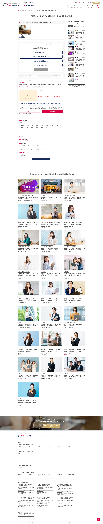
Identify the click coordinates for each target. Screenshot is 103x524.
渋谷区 (32, 127)
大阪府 (59, 446)
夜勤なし (33, 103)
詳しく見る (52, 111)
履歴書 (27, 200)
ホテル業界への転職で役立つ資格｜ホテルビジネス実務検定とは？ (45, 506)
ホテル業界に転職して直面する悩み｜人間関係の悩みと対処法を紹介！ (45, 488)
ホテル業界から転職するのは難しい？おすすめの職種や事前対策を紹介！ (65, 494)
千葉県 (49, 446)
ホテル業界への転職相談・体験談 (70, 322)
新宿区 (37, 125)
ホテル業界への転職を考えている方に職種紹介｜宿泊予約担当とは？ (26, 490)
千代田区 (22, 125)
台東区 (47, 125)
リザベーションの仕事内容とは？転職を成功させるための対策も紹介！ (65, 506)
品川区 (22, 127)
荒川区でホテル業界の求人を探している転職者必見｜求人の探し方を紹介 (26, 516)
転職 (65, 200)
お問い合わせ (83, 2)
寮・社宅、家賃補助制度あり (42, 103)
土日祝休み (29, 103)
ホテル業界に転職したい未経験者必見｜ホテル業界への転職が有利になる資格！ (45, 503)
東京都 (29, 446)
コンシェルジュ (31, 145)
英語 (70, 327)
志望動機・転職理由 (21, 200)
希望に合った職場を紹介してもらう (41, 69)
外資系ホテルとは (21, 353)
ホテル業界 (43, 200)
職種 (46, 200)
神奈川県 (19, 446)
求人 (72, 200)
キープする (30, 111)
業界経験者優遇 (22, 103)
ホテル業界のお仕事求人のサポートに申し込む (51, 426)
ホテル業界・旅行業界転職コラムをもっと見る (76, 86)
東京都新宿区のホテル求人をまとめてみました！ (26, 512)
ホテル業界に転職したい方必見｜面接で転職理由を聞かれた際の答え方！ (26, 506)
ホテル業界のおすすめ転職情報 (70, 195)
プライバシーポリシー (21, 522)
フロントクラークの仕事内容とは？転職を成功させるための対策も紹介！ (65, 503)
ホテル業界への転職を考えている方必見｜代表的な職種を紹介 (26, 488)
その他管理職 (23, 145)
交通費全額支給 (51, 103)
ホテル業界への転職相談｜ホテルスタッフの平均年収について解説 (45, 490)
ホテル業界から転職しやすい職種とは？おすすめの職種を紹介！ (65, 491)
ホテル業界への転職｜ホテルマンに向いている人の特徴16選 (45, 493)
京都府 (69, 446)
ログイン (89, 2)
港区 (32, 125)
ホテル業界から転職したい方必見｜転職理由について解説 (65, 489)
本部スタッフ (38, 145)
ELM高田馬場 (21, 82)
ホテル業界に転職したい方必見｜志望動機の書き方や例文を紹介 (26, 503)
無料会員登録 (96, 2)
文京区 (42, 125)
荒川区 (42, 127)
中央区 (28, 125)
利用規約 (28, 522)
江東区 (57, 125)
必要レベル (73, 327)
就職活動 (30, 200)
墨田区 (52, 125)
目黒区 (27, 127)
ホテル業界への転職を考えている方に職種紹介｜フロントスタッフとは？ (26, 493)
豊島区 (37, 127)
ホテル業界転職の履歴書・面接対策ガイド (25, 195)
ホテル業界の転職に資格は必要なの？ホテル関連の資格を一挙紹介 (45, 501)
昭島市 (47, 127)
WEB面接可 (58, 103)
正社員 (22, 136)
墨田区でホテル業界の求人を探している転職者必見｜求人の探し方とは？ (26, 514)
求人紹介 (43, 195)
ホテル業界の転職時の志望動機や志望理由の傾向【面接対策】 (26, 501)
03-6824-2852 (29, 5)
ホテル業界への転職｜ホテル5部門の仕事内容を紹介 (65, 501)
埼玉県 (39, 446)
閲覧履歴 (76, 2)
